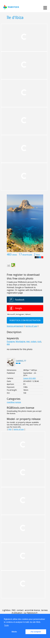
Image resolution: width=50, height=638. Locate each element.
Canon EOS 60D (29, 378)
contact (20, 610)
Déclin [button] (14, 632)
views (14, 254)
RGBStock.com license (20, 408)
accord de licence (32, 610)
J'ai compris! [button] (35, 632)
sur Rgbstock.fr (31, 613)
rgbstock (13, 7)
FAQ (10, 429)
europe (18, 402)
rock (39, 341)
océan (33, 341)
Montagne (20, 341)
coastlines (11, 402)
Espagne (11, 341)
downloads (27, 254)
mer (28, 341)
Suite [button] (6, 625)
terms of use (19, 429)
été (8, 344)
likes (38, 254)
